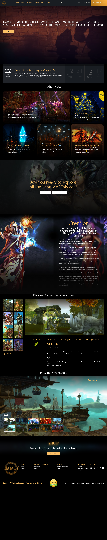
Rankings (80, 466)
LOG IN (78, 2)
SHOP (42, 2)
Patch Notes (37, 466)
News (22, 466)
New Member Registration (62, 466)
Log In (58, 468)
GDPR (22, 470)
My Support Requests (82, 470)
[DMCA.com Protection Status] (53, 483)
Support (23, 468)
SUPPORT (48, 2)
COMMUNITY (29, 2)
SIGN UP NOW (86, 2)
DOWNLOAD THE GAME (59, 192)
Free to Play (8, 353)
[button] (5, 415)
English (62, 2)
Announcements (37, 470)
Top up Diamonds (54, 453)
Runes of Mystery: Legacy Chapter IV (35, 70)
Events (35, 468)
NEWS (22, 2)
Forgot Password (61, 470)
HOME (17, 2)
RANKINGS (36, 2)
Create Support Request (83, 468)
